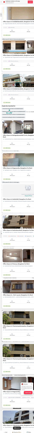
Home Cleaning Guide (7, 375)
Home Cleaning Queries (19, 375)
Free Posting (17, 407)
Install (30, 2)
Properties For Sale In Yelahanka (10, 277)
